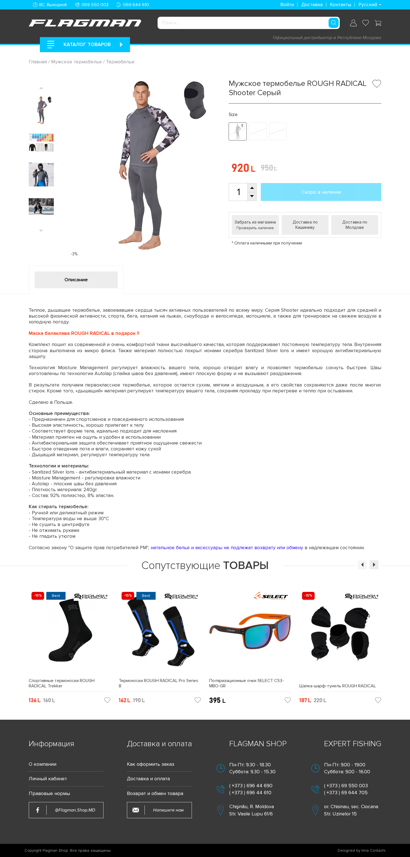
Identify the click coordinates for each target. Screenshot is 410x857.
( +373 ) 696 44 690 (250, 785)
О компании (42, 764)
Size (233, 114)
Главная (38, 62)
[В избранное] (376, 84)
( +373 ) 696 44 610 (250, 792)
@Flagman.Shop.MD (75, 810)
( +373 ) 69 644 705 (346, 792)
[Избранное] (365, 23)
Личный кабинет (48, 779)
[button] (362, 564)
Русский (367, 5)
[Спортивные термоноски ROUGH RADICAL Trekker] (70, 633)
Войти (287, 5)
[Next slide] (41, 230)
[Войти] (353, 23)
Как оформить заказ (150, 764)
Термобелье (120, 62)
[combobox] (249, 23)
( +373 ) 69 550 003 (346, 785)
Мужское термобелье (76, 62)
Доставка (312, 5)
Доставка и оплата (148, 779)
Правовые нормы (49, 793)
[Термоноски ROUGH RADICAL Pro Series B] (160, 633)
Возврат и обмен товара (155, 793)
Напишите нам (168, 810)
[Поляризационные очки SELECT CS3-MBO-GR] (250, 633)
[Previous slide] (41, 88)
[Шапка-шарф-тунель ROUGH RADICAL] (340, 636)
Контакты (340, 5)
